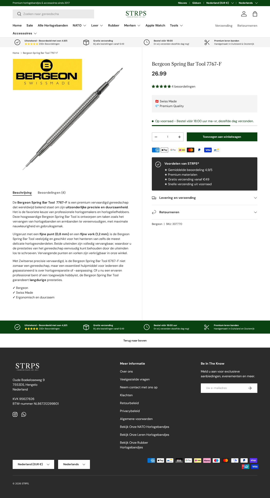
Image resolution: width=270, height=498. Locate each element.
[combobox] (53, 13)
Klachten (126, 395)
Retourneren (247, 26)
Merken (130, 25)
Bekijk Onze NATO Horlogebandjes (144, 427)
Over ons (126, 371)
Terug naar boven (135, 340)
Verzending (224, 26)
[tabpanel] (73, 251)
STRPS (25, 483)
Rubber (113, 25)
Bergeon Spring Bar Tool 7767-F (40, 53)
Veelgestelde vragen (135, 379)
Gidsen (196, 3)
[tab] (22, 192)
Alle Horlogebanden (53, 25)
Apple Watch (155, 25)
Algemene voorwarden (136, 419)
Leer (94, 25)
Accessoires (22, 33)
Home (17, 25)
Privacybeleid (130, 411)
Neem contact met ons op (139, 387)
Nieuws (182, 3)
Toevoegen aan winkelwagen (222, 137)
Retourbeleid (129, 403)
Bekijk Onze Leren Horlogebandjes (144, 435)
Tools (174, 25)
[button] (255, 13)
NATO (77, 25)
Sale (29, 25)
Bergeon (157, 224)
